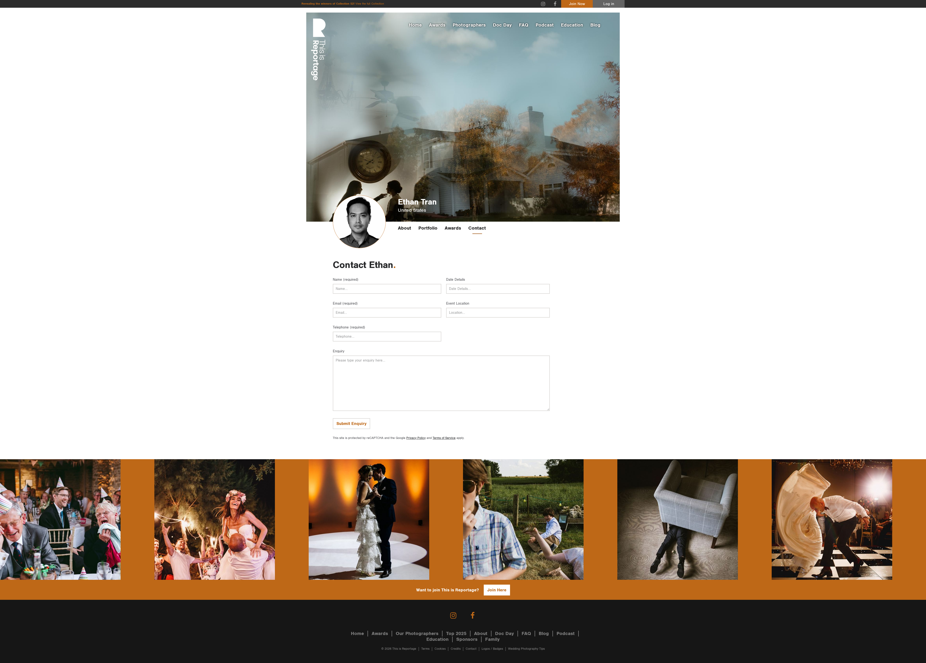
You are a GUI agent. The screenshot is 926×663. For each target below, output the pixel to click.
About (404, 228)
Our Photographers (417, 633)
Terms (425, 649)
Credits (456, 649)
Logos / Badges (492, 649)
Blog (595, 25)
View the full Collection (369, 4)
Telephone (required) (349, 327)
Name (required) (345, 280)
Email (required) (345, 303)
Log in (608, 4)
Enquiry (338, 351)
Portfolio (427, 228)
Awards (437, 25)
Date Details (455, 280)
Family (492, 639)
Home (415, 25)
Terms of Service (444, 438)
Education (572, 25)
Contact (477, 228)
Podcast (545, 25)
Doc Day (502, 25)
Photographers (469, 25)
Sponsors (466, 639)
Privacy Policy (416, 438)
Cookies (440, 649)
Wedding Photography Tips (526, 649)
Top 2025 (456, 633)
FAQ (523, 25)
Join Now (577, 4)
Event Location (457, 303)
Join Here (496, 590)
